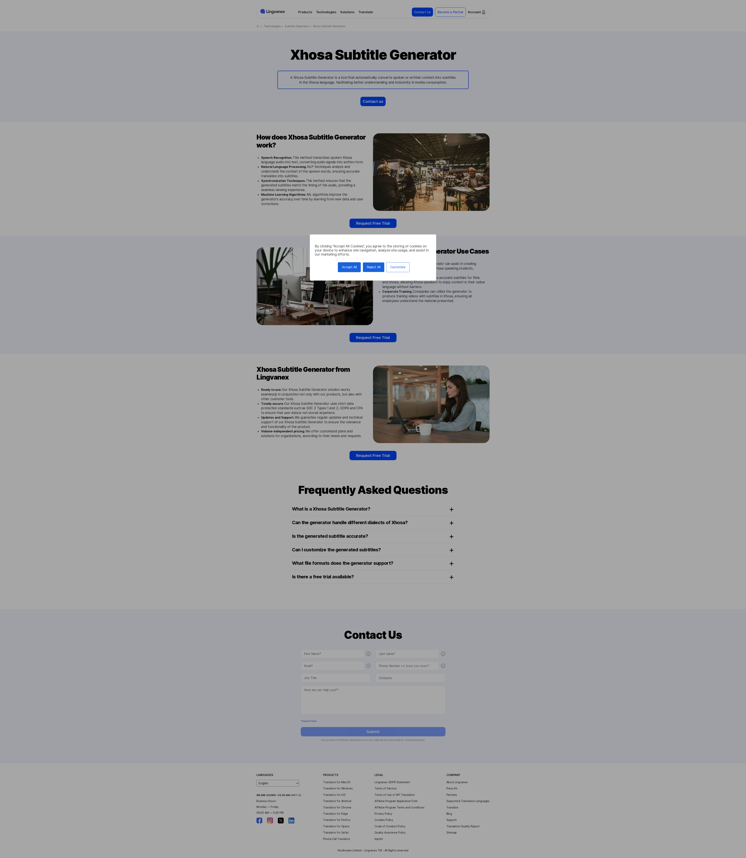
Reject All (373, 267)
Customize (397, 267)
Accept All (349, 267)
